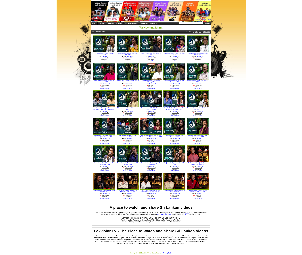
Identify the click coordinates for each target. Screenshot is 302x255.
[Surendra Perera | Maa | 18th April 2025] (104, 51)
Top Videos (144, 23)
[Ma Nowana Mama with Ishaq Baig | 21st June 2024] (174, 189)
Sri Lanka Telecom (164, 214)
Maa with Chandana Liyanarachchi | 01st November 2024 (198, 136)
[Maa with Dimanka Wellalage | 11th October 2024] (151, 161)
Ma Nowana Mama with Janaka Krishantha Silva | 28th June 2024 (151, 191)
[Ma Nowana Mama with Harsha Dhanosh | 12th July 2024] (128, 189)
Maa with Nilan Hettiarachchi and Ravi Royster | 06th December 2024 (104, 136)
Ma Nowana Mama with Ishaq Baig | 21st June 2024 (174, 191)
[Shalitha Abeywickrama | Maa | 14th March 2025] (104, 79)
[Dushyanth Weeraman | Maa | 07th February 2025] (174, 79)
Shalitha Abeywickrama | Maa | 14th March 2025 (104, 81)
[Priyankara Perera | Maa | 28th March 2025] (174, 51)
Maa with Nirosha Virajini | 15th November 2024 (174, 136)
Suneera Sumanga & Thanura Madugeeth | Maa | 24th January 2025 (104, 108)
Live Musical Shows (131, 23)
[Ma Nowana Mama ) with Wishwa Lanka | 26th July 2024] (198, 161)
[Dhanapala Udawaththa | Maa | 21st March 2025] (198, 51)
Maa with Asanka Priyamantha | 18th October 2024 (127, 163)
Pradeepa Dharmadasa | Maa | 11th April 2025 (127, 53)
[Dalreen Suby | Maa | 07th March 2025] (128, 79)
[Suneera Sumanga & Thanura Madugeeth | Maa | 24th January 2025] (104, 106)
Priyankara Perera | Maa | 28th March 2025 (174, 53)
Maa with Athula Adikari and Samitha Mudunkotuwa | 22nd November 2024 (151, 136)
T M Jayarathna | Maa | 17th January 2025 (127, 108)
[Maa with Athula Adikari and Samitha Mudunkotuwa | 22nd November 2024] (151, 134)
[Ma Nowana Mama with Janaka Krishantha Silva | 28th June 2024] (151, 189)
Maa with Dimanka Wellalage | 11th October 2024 (151, 163)
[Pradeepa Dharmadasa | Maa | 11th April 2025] (128, 51)
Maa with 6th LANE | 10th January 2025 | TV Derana (151, 108)
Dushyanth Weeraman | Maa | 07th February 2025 (174, 81)
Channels (119, 23)
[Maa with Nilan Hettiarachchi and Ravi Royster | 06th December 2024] (104, 134)
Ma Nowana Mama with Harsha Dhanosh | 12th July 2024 (128, 191)
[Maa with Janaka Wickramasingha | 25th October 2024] (104, 161)
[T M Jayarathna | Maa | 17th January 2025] (128, 106)
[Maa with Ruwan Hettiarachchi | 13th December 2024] (198, 106)
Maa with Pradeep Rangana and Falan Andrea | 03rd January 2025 (174, 108)
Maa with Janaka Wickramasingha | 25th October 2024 (104, 163)
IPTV (187, 214)
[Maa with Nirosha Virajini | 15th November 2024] (174, 134)
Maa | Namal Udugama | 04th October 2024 (174, 163)
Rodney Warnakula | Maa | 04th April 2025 (151, 53)
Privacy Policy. (167, 253)
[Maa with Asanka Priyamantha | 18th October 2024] (128, 161)
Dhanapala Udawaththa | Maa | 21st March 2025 (198, 53)
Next (207, 32)
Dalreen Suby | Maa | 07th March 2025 (128, 80)
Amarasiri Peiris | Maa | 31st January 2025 (197, 81)
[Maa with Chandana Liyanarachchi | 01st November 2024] (198, 134)
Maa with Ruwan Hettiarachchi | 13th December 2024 (197, 108)
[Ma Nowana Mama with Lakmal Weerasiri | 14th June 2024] (198, 189)
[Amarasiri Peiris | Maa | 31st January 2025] (198, 79)
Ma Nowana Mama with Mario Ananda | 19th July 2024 (104, 191)
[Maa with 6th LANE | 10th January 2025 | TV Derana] (151, 106)
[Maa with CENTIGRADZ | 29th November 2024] (128, 134)
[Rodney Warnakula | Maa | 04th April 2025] (151, 51)
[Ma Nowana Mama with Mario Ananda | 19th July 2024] (104, 189)
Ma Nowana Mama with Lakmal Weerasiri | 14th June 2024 (198, 191)
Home (94, 23)
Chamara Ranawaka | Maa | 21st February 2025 (151, 81)
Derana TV (106, 56)
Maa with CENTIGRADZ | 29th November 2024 (127, 136)
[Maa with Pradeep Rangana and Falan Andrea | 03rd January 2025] (174, 106)
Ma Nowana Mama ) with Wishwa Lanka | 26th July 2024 (197, 163)
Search (207, 23)
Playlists (102, 23)
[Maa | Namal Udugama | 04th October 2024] (174, 161)
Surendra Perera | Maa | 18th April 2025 (104, 53)
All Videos (110, 23)
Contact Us (153, 23)
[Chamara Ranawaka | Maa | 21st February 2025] (151, 79)
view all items (104, 61)
